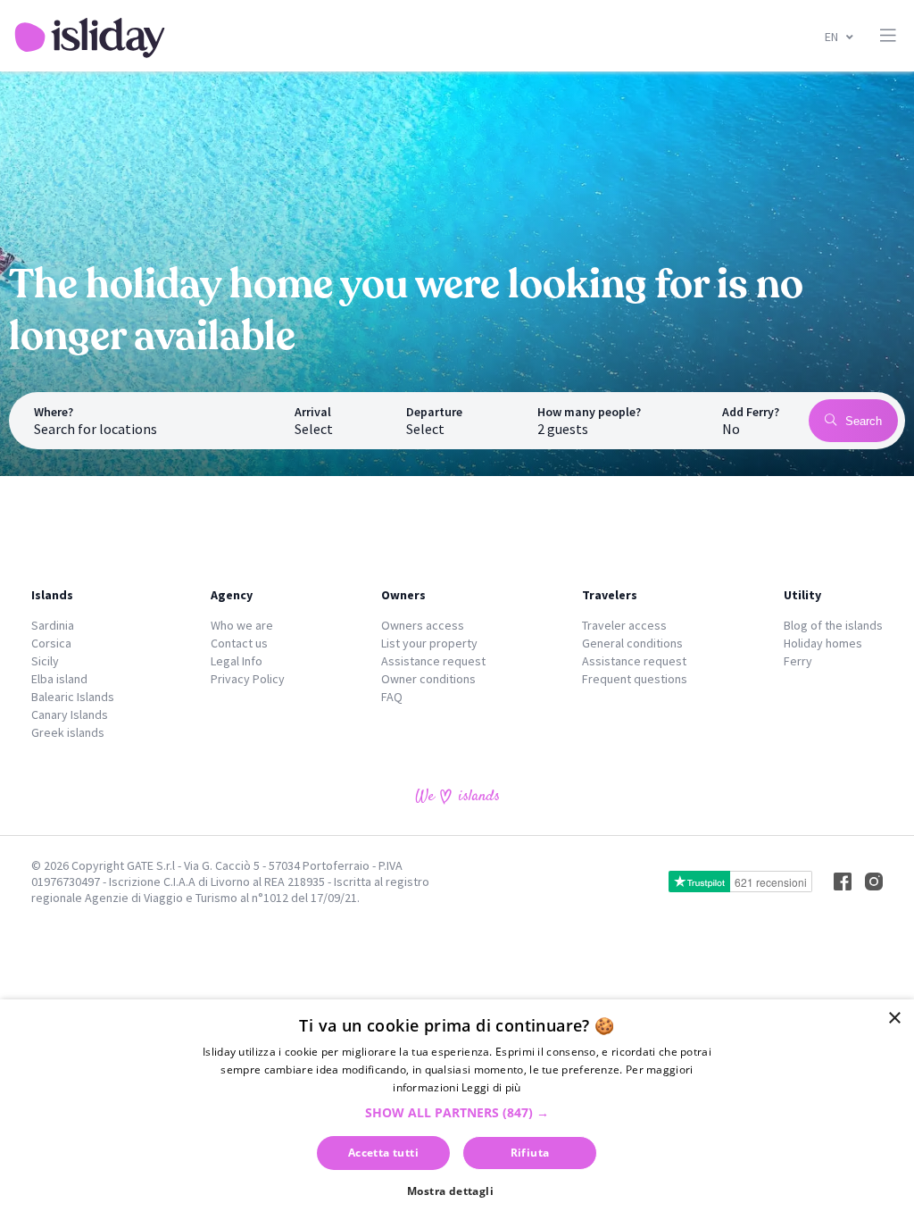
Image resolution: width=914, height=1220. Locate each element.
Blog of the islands (833, 625)
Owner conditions (428, 679)
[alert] (457, 1109)
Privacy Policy (248, 679)
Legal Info (236, 661)
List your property (429, 643)
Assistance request (433, 661)
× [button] (894, 1018)
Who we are (242, 625)
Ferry (798, 661)
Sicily (45, 661)
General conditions (632, 643)
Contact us (239, 643)
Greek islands (67, 732)
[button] (457, 1112)
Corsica (51, 643)
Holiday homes (823, 643)
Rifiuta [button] (530, 1152)
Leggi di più (491, 1087)
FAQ (392, 697)
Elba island (59, 679)
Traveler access (624, 625)
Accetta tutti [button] (383, 1152)
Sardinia (52, 625)
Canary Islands (69, 714)
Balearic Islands (72, 697)
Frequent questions (634, 679)
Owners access (422, 625)
